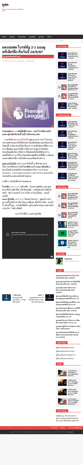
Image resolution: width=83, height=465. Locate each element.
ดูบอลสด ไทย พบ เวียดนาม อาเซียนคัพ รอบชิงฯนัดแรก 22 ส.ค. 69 (73, 224)
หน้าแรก (4, 37)
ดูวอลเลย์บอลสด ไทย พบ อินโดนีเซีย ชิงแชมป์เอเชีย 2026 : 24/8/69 (73, 66)
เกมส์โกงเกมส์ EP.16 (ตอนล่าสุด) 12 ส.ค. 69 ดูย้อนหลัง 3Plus (73, 392)
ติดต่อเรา (63, 428)
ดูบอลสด (12, 37)
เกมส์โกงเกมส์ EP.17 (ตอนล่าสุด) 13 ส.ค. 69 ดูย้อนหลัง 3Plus (73, 382)
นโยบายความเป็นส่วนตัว (75, 428)
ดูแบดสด (41, 37)
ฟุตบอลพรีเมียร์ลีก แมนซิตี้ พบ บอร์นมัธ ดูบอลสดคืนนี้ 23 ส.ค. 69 (73, 96)
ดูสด (60, 271)
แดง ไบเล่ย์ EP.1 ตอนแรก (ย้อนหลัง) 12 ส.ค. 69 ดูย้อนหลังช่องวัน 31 (73, 401)
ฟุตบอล (15, 131)
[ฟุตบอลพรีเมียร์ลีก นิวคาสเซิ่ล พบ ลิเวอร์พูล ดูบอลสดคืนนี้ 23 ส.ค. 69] (62, 87)
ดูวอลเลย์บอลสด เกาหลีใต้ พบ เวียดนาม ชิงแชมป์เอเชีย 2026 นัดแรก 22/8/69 (73, 177)
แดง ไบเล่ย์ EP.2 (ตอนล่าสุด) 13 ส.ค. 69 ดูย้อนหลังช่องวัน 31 (73, 373)
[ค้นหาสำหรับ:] (70, 40)
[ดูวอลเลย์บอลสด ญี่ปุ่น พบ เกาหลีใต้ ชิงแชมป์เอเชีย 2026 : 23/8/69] (62, 105)
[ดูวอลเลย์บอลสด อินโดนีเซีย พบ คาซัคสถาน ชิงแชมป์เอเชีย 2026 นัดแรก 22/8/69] (62, 165)
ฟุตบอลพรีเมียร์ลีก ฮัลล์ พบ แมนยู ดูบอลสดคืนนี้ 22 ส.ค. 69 (73, 215)
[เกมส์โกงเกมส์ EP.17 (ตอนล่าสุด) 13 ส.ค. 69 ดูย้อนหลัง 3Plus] (62, 382)
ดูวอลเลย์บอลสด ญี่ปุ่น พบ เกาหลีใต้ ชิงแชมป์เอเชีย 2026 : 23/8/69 (73, 105)
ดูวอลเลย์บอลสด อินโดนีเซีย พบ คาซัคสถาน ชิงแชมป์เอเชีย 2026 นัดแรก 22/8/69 (73, 165)
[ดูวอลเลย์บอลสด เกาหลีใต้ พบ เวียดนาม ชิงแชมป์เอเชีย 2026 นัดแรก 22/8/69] (62, 176)
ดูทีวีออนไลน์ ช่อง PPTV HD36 (65, 351)
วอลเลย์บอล (32, 37)
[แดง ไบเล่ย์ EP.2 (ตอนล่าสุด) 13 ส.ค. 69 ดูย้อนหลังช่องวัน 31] (62, 373)
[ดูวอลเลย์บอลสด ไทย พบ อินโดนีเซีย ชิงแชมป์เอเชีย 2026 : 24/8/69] (62, 65)
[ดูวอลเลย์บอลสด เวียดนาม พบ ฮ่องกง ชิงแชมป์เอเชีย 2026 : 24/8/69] (62, 76)
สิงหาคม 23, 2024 (10, 61)
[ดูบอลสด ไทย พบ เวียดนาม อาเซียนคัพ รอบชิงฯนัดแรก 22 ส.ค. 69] (62, 224)
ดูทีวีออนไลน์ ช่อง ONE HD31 (65, 358)
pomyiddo (68, 259)
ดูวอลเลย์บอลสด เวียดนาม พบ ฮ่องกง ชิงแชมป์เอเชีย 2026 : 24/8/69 (72, 77)
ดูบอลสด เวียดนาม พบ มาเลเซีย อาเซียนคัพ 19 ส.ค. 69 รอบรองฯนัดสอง (73, 244)
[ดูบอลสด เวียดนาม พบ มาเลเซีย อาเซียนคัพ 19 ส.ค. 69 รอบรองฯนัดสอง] (62, 243)
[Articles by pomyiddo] (59, 263)
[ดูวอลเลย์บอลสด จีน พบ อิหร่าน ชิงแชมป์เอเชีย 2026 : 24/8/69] (62, 55)
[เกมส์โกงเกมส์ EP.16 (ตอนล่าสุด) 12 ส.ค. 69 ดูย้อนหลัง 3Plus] (62, 392)
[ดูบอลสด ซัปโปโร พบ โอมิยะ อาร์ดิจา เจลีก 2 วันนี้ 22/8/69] (62, 233)
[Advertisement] (55, 17)
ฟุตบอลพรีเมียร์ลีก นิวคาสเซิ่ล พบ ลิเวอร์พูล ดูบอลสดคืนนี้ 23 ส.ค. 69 (73, 87)
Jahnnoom (70, 432)
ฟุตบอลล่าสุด (62, 187)
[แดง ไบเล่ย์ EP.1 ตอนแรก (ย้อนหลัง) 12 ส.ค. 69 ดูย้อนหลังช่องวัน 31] (62, 401)
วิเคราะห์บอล (21, 37)
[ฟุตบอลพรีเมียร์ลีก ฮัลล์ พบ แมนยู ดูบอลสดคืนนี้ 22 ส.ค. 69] (62, 215)
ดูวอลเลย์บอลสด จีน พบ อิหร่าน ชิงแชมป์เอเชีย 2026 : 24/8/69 (73, 55)
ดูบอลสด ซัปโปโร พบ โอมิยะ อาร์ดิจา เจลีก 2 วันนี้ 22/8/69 (73, 233)
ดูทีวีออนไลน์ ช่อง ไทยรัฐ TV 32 (65, 355)
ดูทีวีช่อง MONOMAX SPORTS (65, 348)
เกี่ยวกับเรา (55, 428)
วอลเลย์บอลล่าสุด (63, 115)
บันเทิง (49, 37)
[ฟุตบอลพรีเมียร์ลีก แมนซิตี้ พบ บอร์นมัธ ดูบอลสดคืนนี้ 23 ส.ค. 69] (62, 96)
